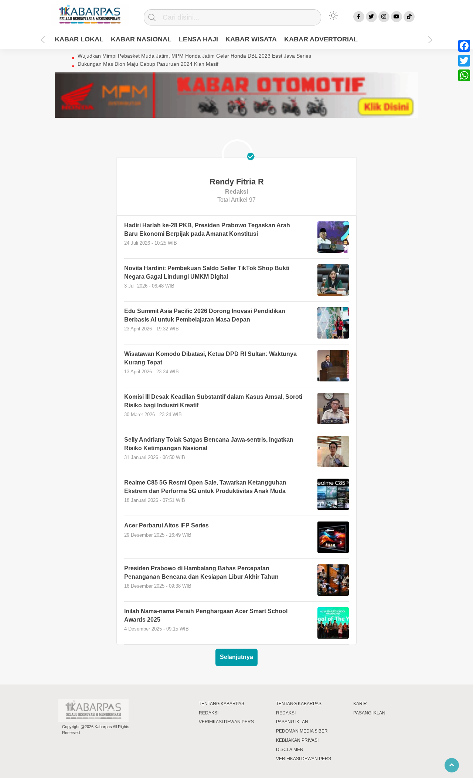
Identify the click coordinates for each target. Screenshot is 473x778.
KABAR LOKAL (79, 39)
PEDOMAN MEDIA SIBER (302, 731)
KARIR (360, 703)
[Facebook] (464, 45)
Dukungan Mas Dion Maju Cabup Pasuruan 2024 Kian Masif (148, 64)
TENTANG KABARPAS (221, 703)
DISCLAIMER (289, 749)
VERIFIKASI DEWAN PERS (226, 721)
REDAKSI (208, 713)
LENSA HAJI (198, 39)
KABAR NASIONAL (141, 39)
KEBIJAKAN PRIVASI (297, 740)
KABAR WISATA (251, 39)
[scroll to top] (451, 765)
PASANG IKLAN (292, 721)
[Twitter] (464, 60)
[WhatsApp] (464, 75)
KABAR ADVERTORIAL (321, 39)
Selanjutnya (236, 657)
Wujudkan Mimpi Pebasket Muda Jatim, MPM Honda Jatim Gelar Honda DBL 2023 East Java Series (194, 56)
